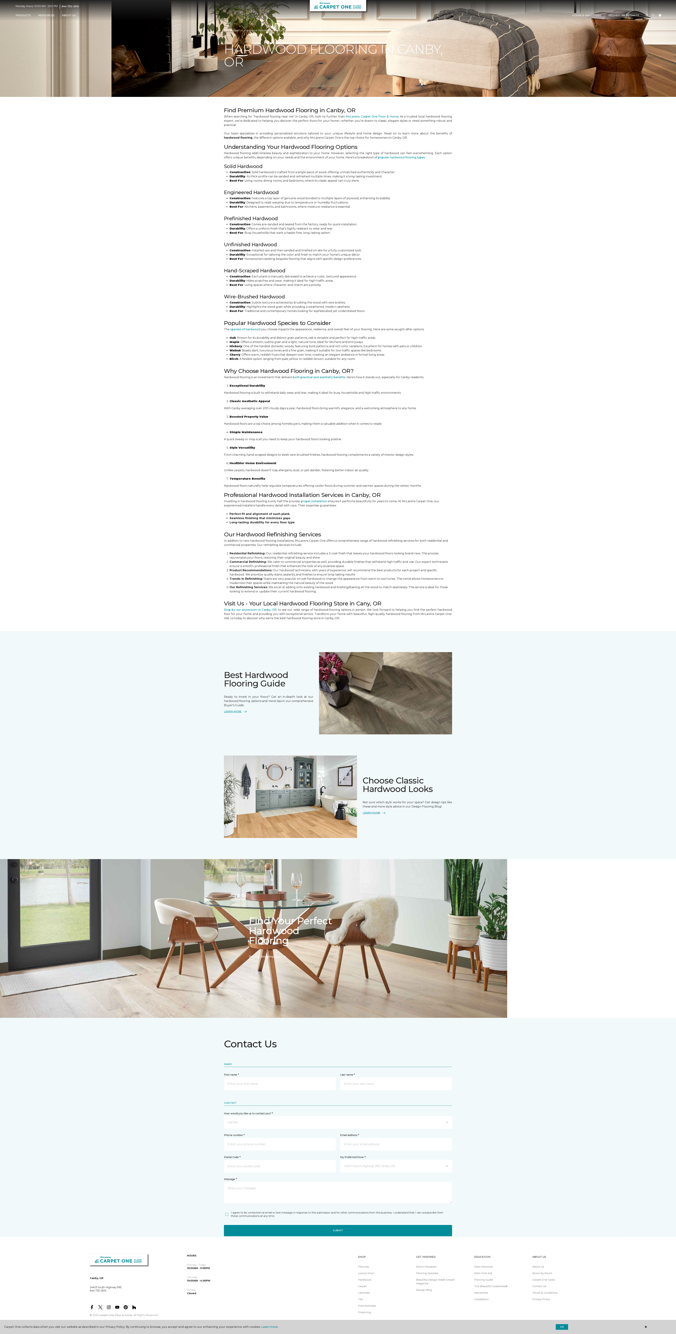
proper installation (313, 501)
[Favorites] (653, 15)
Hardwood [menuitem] (364, 1279)
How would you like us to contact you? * (248, 1113)
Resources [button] (46, 15)
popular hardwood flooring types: (401, 157)
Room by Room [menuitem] (542, 1273)
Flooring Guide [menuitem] (483, 1279)
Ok (562, 1326)
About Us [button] (69, 15)
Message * (230, 1179)
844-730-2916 (70, 6)
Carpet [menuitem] (362, 1286)
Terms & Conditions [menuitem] (545, 1292)
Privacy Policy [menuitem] (541, 1299)
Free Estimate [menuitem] (367, 1305)
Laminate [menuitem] (364, 1292)
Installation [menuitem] (481, 1299)
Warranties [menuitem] (481, 1292)
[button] (646, 15)
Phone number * (234, 1135)
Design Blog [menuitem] (424, 1290)
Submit (338, 1230)
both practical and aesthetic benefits (318, 377)
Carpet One (231, 30)
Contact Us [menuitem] (539, 1286)
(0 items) (660, 15)
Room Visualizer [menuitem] (426, 1266)
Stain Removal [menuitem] (483, 1266)
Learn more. (269, 1327)
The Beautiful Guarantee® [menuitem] (491, 1286)
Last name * (347, 1074)
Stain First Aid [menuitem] (483, 1273)
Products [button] (23, 15)
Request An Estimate (623, 15)
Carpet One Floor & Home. (116, 1315)
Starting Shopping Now (265, 956)
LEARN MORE (233, 711)
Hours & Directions (586, 15)
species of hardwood (245, 329)
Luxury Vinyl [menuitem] (366, 1273)
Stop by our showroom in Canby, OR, (251, 609)
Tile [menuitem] (360, 1299)
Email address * (349, 1135)
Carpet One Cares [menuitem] (543, 1279)
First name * (231, 1074)
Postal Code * (232, 1157)
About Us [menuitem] (538, 1266)
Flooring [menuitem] (363, 1266)
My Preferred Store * (352, 1157)
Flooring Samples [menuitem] (427, 1273)
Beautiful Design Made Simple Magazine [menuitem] (435, 1281)
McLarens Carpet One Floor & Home (372, 116)
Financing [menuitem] (364, 1312)
